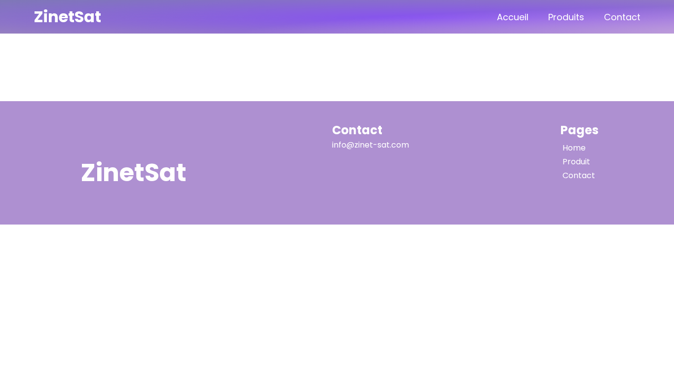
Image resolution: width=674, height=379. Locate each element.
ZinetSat (67, 16)
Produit (576, 161)
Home (574, 147)
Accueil (512, 17)
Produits (566, 17)
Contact (622, 17)
